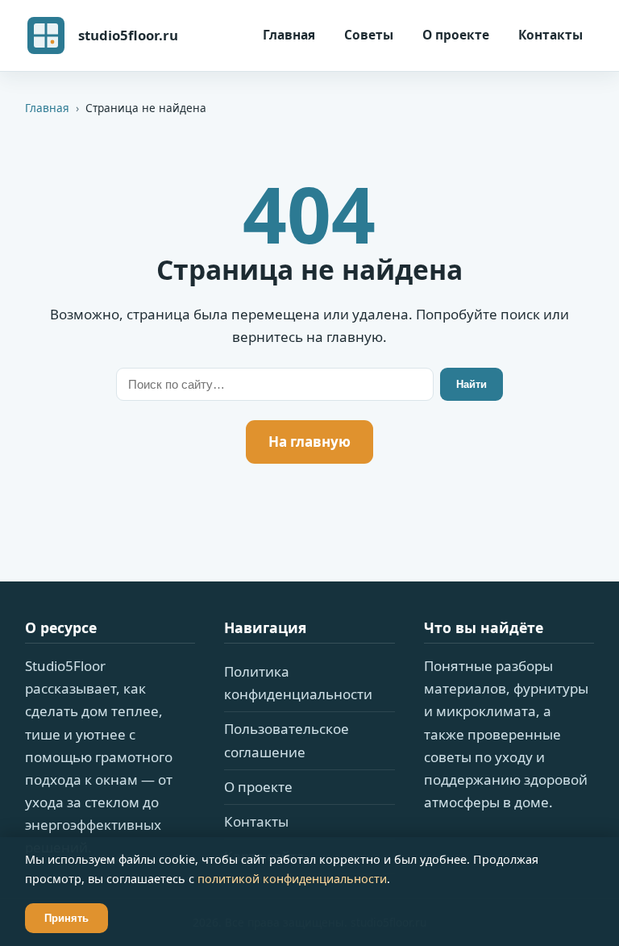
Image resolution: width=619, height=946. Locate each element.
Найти (471, 384)
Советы (368, 35)
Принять (66, 918)
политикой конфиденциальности (292, 878)
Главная (289, 35)
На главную (309, 441)
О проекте (455, 35)
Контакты (550, 35)
